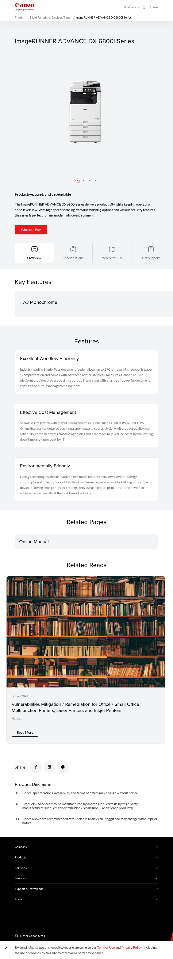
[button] (78, 181)
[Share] (36, 767)
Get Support (151, 258)
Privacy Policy (131, 947)
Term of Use (106, 947)
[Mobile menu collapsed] (155, 7)
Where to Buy (31, 229)
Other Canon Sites (32, 935)
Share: (21, 766)
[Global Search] (149, 7)
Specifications (73, 258)
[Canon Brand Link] (24, 7)
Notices (17, 718)
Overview (34, 258)
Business (130, 7)
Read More (25, 732)
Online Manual (34, 541)
